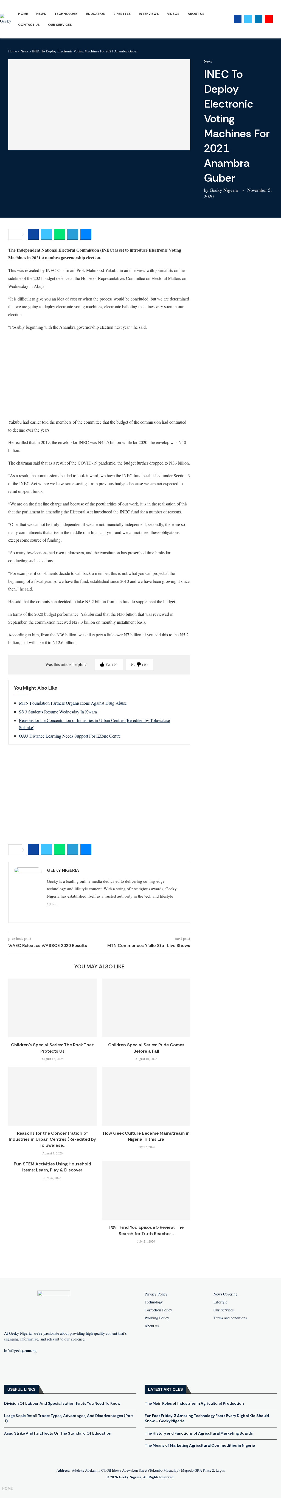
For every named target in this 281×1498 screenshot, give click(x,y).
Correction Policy (158, 1310)
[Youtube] (269, 19)
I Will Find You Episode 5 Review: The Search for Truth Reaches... (146, 1230)
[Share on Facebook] (33, 234)
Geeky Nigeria (224, 190)
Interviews (149, 14)
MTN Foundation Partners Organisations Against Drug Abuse (73, 703)
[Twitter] (248, 19)
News (41, 14)
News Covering (225, 1294)
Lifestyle (122, 14)
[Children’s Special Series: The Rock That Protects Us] (52, 1008)
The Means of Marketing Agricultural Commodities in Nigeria (200, 1445)
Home (23, 14)
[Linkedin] (258, 19)
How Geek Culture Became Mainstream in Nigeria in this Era (146, 1136)
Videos (173, 14)
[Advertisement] (99, 374)
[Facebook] (237, 19)
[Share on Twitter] (46, 234)
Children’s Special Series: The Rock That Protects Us (52, 1048)
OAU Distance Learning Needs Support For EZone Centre (70, 736)
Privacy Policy (156, 1294)
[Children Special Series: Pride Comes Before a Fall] (146, 1008)
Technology (66, 14)
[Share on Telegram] (72, 234)
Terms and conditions (230, 1318)
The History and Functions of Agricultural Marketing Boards (199, 1433)
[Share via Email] (85, 234)
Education (95, 14)
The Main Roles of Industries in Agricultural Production (194, 1403)
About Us (196, 14)
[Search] (278, 19)
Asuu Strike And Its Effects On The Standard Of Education (57, 1433)
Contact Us (29, 25)
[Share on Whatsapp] (59, 234)
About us (152, 1326)
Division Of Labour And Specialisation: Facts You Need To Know (62, 1403)
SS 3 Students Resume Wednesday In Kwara (58, 712)
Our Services (60, 25)
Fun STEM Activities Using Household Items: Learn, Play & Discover (52, 1167)
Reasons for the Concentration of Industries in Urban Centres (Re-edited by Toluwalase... (52, 1139)
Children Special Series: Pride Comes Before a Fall (146, 1048)
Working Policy (157, 1318)
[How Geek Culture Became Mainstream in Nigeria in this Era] (146, 1096)
